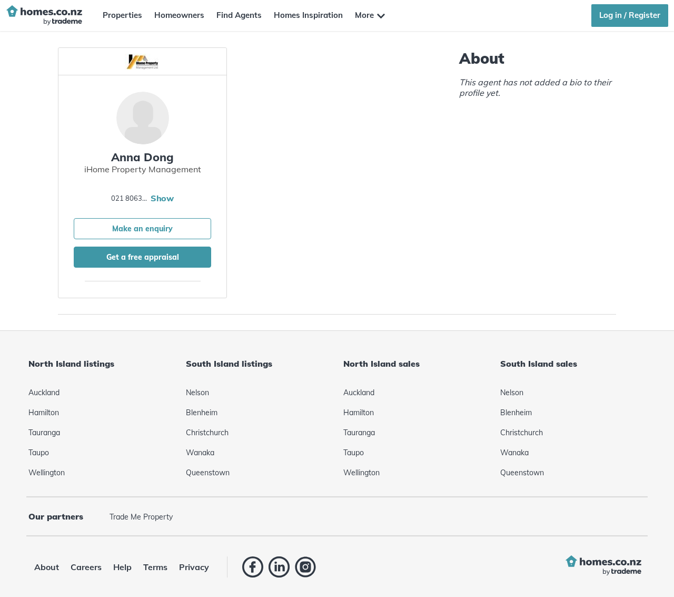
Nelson (197, 392)
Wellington (46, 472)
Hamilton (43, 412)
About (46, 567)
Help (122, 567)
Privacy (194, 567)
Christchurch (207, 432)
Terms (155, 567)
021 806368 (129, 198)
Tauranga (44, 432)
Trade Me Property (141, 517)
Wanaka (200, 452)
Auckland (44, 392)
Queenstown (208, 472)
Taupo (38, 452)
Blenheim (201, 412)
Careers (86, 567)
